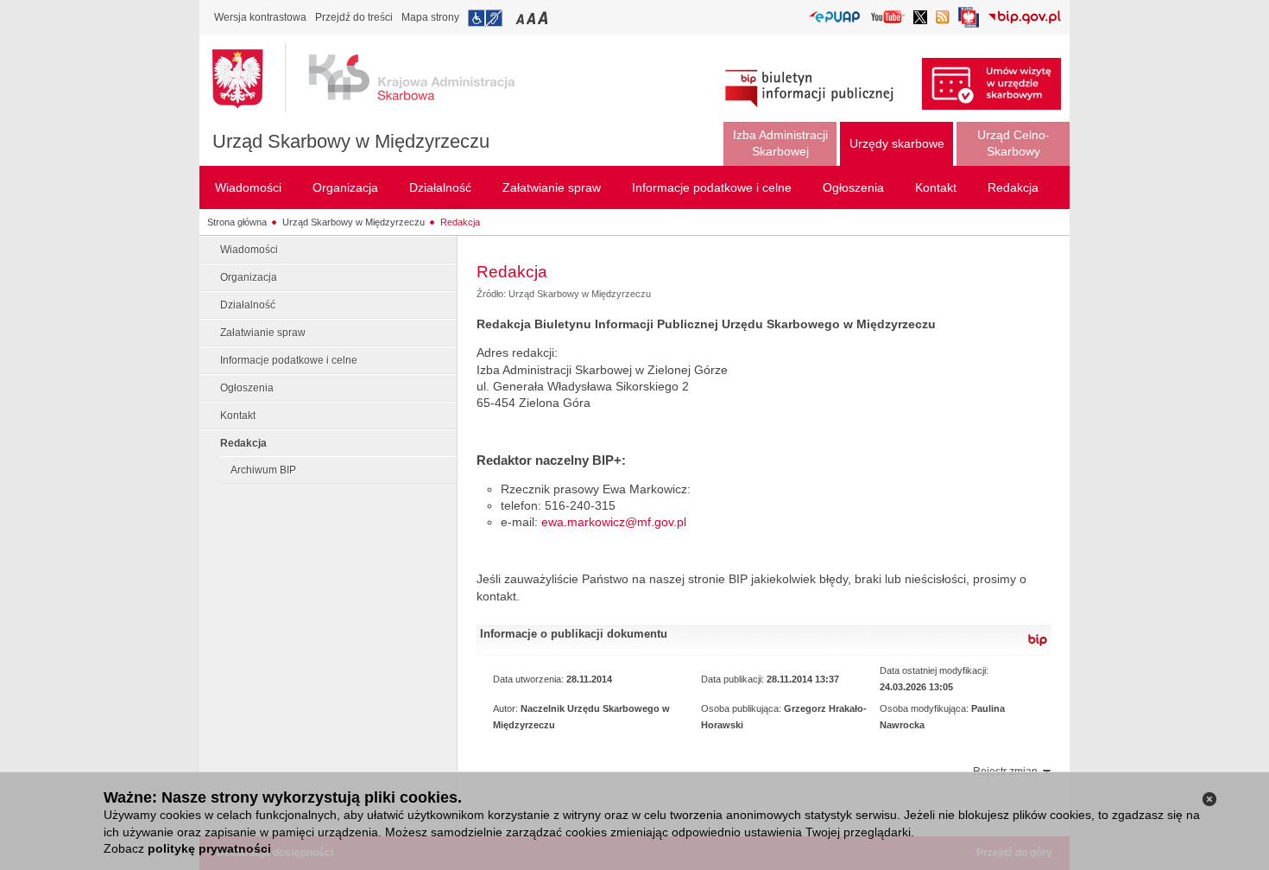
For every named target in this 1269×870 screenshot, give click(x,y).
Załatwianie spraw (263, 333)
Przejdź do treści (354, 17)
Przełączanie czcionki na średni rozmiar (533, 17)
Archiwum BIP (263, 470)
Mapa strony (430, 17)
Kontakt (238, 416)
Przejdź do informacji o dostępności (485, 18)
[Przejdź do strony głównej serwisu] (376, 77)
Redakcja (460, 222)
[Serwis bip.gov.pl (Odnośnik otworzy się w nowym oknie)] (1024, 18)
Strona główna (237, 222)
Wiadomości (249, 250)
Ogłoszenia (247, 388)
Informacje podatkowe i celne (288, 360)
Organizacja (248, 277)
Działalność (247, 305)
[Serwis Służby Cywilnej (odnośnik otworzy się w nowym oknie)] (968, 22)
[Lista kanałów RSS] (943, 18)
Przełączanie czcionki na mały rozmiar (521, 17)
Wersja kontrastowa (260, 17)
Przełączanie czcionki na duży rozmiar (544, 17)
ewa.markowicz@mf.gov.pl (613, 522)
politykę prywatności (209, 848)
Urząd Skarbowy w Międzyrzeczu (350, 141)
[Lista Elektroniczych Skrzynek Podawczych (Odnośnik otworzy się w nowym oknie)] (834, 18)
